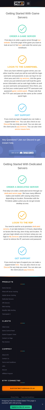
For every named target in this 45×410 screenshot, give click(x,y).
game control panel (19, 91)
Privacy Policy (15, 397)
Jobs (3, 366)
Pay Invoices (6, 342)
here (20, 45)
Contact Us (5, 359)
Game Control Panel (8, 331)
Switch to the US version (21, 407)
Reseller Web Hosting (9, 310)
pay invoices (22, 127)
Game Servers (6, 288)
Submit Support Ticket (9, 335)
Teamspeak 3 (6, 314)
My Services (14, 237)
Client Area (5, 327)
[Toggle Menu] (28, 3)
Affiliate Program (7, 374)
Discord (7, 124)
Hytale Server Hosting (9, 295)
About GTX (5, 355)
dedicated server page (13, 193)
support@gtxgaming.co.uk (22, 388)
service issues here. (22, 129)
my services (24, 78)
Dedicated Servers (8, 299)
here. (17, 122)
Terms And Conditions (9, 362)
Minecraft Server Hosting (10, 292)
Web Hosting (6, 307)
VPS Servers (6, 303)
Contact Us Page (7, 338)
